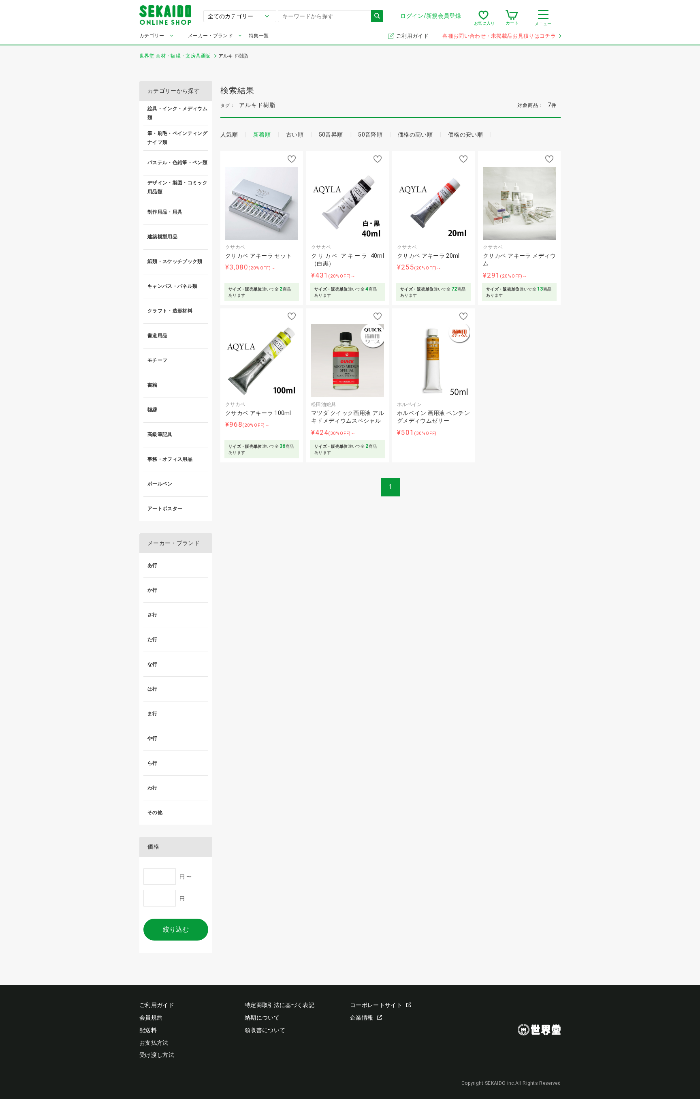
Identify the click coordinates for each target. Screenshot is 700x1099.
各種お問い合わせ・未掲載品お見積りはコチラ (499, 36)
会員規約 (150, 1017)
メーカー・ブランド (210, 35)
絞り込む (176, 929)
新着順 (262, 134)
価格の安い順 (465, 134)
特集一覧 (259, 35)
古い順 (294, 134)
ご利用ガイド (413, 36)
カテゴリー (151, 35)
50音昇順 (331, 134)
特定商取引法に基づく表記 (279, 1005)
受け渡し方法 (156, 1055)
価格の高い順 (415, 134)
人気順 (229, 134)
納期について (262, 1017)
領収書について (265, 1030)
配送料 (148, 1030)
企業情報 (361, 1017)
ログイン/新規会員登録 (430, 16)
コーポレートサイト (376, 1005)
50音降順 (370, 134)
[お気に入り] (483, 18)
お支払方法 (154, 1042)
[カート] (512, 18)
